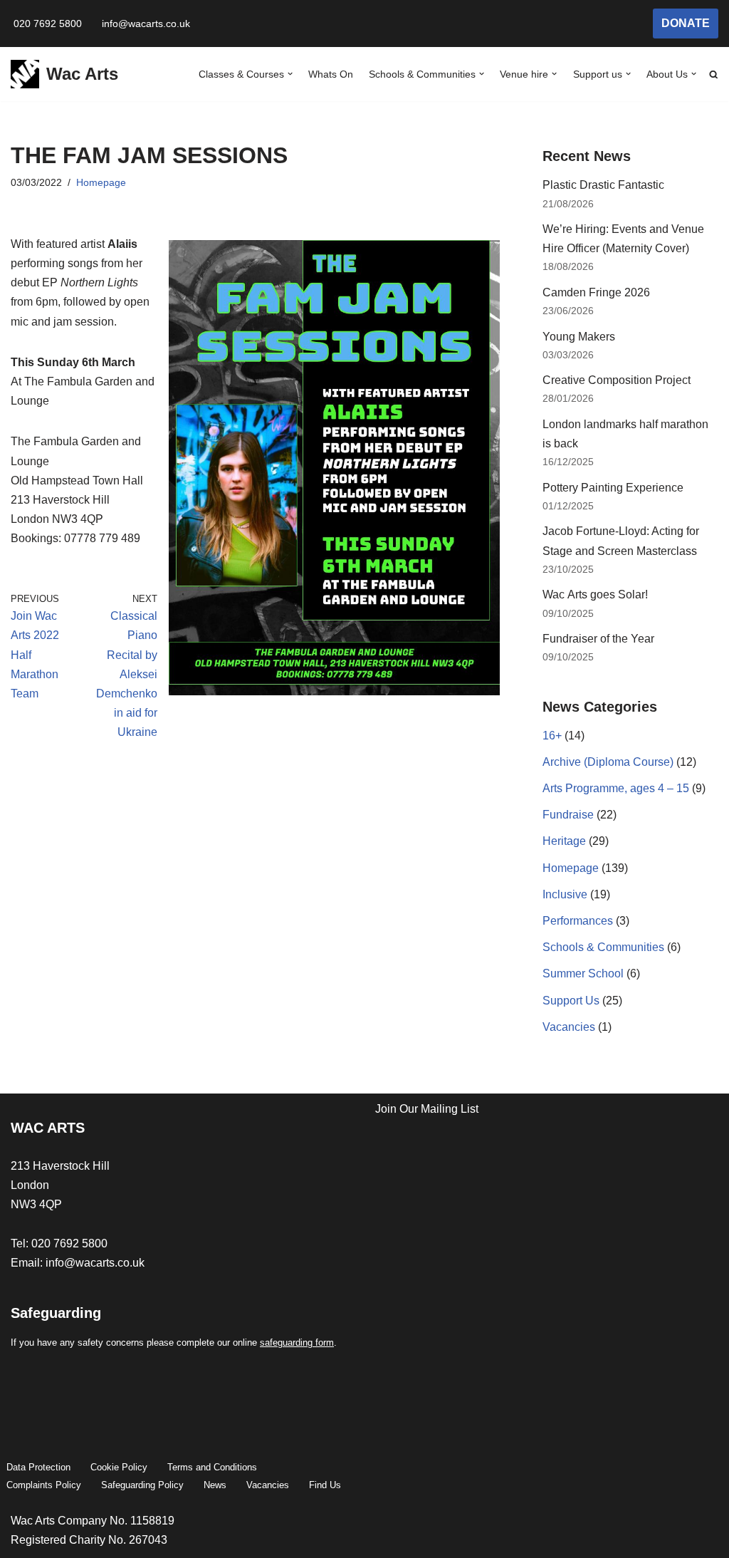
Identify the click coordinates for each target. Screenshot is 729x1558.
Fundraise (568, 815)
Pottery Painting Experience (612, 488)
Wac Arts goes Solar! (596, 594)
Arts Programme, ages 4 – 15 (615, 788)
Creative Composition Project (616, 380)
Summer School (583, 973)
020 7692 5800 (48, 23)
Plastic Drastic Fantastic (603, 185)
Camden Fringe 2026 (596, 292)
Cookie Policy (118, 1467)
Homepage (101, 182)
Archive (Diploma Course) (607, 762)
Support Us (570, 1000)
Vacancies (568, 1027)
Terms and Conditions (212, 1467)
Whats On (330, 74)
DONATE (685, 23)
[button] (290, 73)
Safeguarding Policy (142, 1485)
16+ (552, 735)
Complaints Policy (43, 1485)
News (215, 1485)
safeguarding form (297, 1342)
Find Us (325, 1485)
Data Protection (38, 1467)
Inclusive (564, 894)
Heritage (564, 841)
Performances (577, 921)
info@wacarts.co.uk (146, 23)
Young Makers (578, 337)
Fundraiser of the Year (598, 639)
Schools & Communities (603, 947)
